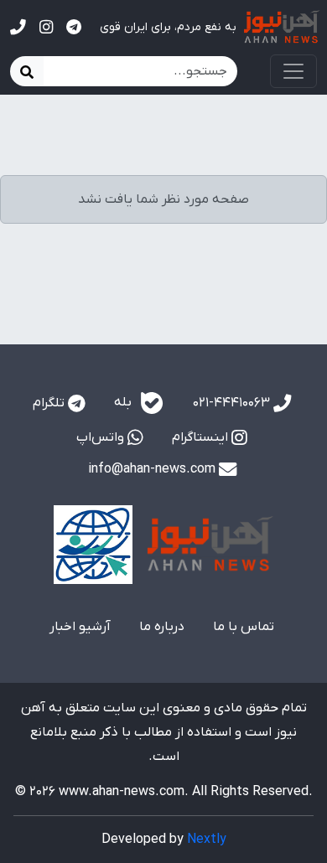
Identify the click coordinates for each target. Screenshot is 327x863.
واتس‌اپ (101, 437)
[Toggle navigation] (293, 71)
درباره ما (161, 626)
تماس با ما (243, 626)
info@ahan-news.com (153, 469)
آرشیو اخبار (80, 626)
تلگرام (50, 403)
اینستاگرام (201, 437)
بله (124, 402)
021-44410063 (233, 403)
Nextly (206, 839)
